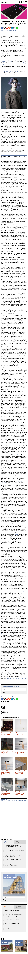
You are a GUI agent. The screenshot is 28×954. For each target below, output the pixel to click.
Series (3, 706)
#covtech (16, 534)
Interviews (3, 679)
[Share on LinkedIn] (12, 28)
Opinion (3, 708)
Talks (2, 710)
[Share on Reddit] (9, 28)
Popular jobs (5, 907)
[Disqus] (14, 819)
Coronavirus (18, 678)
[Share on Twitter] (4, 28)
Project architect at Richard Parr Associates (12, 924)
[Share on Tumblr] (14, 28)
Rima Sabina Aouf (5, 30)
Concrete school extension (19, 942)
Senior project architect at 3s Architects (14, 928)
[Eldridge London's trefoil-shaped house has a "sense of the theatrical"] (21, 2)
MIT (8, 678)
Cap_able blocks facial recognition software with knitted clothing (13, 860)
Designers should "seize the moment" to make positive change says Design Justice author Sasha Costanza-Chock (13, 23)
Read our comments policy (20, 800)
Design (24, 678)
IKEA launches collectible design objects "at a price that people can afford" (14, 851)
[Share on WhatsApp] (17, 28)
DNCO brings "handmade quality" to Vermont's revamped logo (13, 864)
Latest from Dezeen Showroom (10, 717)
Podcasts (4, 714)
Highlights (7, 939)
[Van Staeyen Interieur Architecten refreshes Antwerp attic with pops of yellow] (19, 2)
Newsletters (4, 712)
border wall (18, 454)
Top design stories (6, 839)
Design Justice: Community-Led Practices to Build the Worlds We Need (12, 70)
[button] (23, 2)
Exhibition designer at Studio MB (13, 919)
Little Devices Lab (19, 592)
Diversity (12, 678)
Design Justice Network (6, 633)
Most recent (17, 842)
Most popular (5, 842)
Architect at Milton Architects (12, 910)
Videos (3, 711)
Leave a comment (5, 32)
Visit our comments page (7, 800)
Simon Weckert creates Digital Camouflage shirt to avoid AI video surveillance (13, 846)
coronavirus (6, 35)
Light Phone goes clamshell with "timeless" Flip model (12, 855)
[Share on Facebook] (2, 28)
